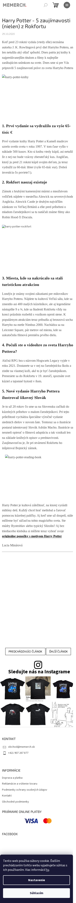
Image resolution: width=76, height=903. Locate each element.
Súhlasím (36, 893)
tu (47, 870)
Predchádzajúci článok (25, 651)
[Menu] (67, 5)
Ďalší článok (58, 651)
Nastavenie (36, 880)
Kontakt (7, 796)
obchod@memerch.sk (21, 747)
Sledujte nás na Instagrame (39, 671)
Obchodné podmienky (15, 802)
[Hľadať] (46, 5)
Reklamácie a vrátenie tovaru (19, 784)
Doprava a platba (12, 778)
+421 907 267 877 (18, 753)
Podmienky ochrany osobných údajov (24, 790)
